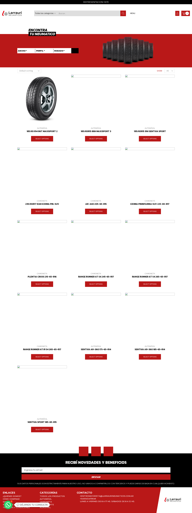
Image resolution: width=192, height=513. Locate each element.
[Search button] (123, 13)
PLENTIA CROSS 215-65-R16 (42, 276)
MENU (132, 13)
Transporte (47, 504)
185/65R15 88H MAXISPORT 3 (96, 131)
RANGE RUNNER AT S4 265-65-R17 (150, 276)
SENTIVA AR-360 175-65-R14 (96, 349)
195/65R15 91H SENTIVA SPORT (150, 131)
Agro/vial (45, 507)
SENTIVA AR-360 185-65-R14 (150, 349)
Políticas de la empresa (16, 504)
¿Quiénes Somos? (12, 496)
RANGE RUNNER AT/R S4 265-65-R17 (42, 349)
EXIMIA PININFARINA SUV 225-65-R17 (149, 204)
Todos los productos (52, 496)
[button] (75, 50)
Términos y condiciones (16, 507)
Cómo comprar (11, 499)
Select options (42, 138)
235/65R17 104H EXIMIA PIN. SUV (42, 204)
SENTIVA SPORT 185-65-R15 (42, 422)
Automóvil (42, 128)
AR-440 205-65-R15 (96, 204)
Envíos (6, 502)
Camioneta (42, 200)
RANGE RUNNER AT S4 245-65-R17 (96, 276)
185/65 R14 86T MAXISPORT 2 (42, 131)
